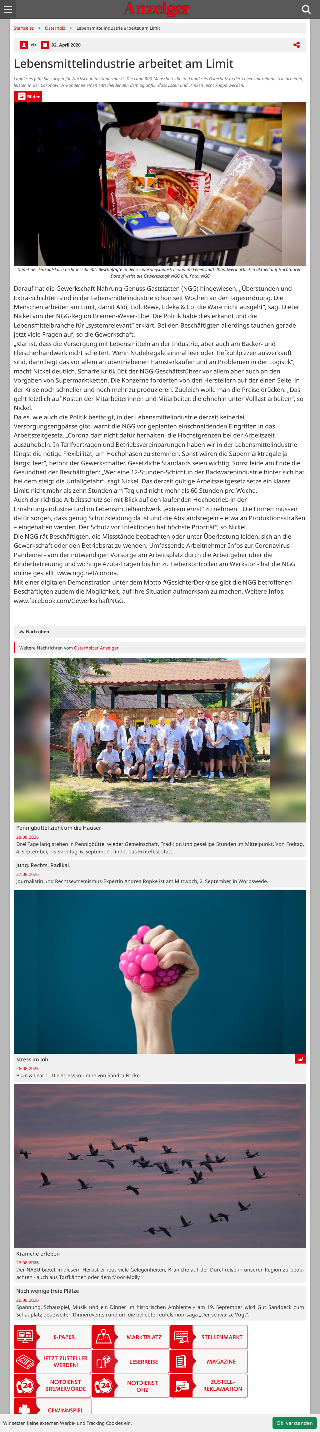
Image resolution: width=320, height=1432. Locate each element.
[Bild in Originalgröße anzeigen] (160, 184)
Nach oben (37, 632)
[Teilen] (297, 45)
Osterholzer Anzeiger (96, 648)
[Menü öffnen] (8, 9)
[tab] (28, 96)
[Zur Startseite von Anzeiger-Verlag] (156, 9)
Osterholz (55, 28)
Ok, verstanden (295, 1423)
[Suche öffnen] (309, 9)
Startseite (24, 28)
